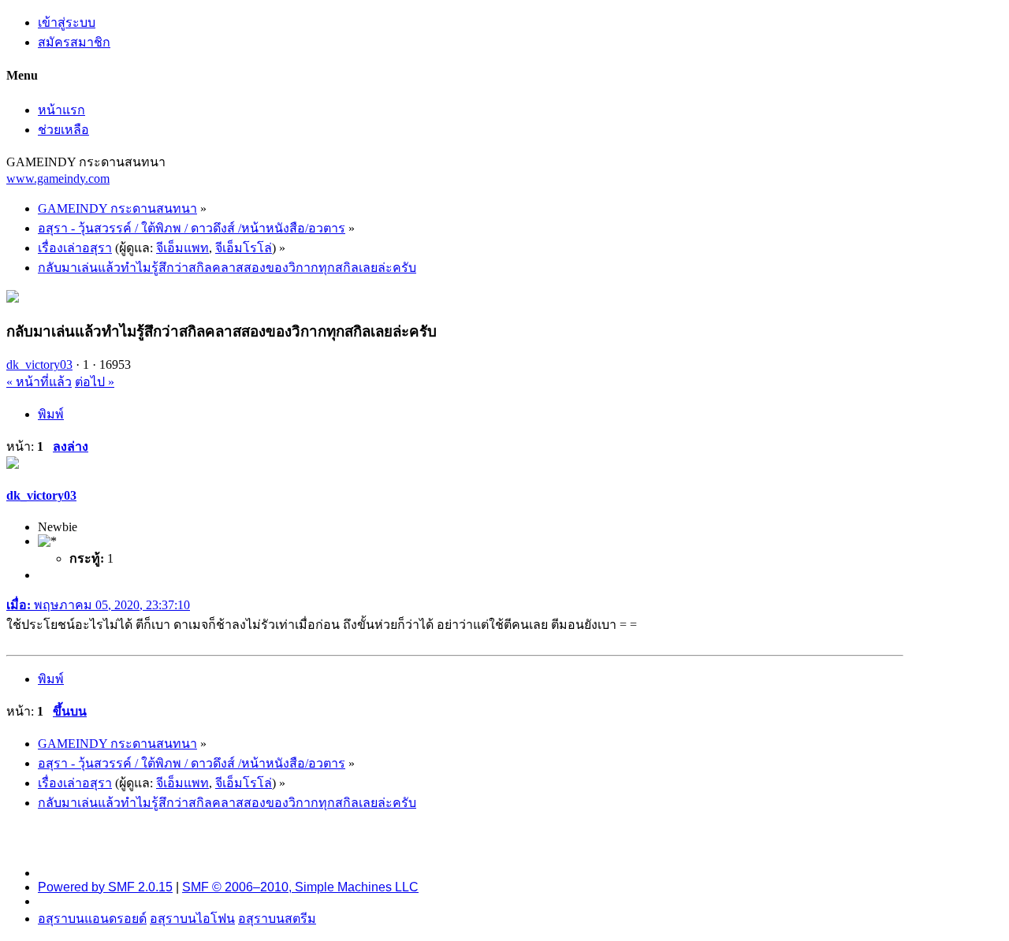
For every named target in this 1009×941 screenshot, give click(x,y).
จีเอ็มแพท (182, 248)
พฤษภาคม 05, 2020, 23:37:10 (98, 605)
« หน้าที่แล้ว (39, 382)
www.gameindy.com (58, 178)
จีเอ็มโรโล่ (243, 248)
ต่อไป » (94, 382)
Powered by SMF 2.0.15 (105, 887)
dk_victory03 (39, 364)
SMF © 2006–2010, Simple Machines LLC (300, 887)
